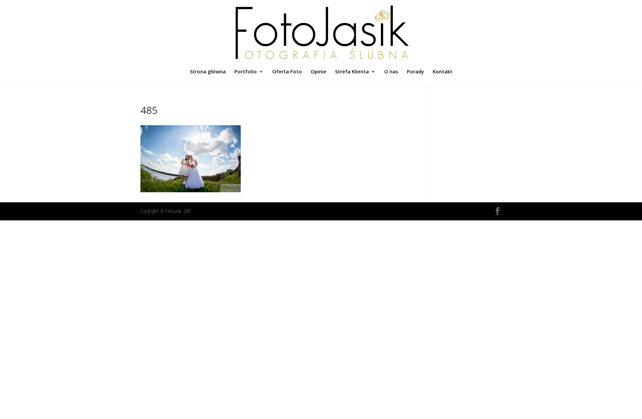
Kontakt (442, 72)
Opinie (318, 72)
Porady (415, 72)
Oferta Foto (287, 72)
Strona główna (208, 72)
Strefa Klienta (352, 72)
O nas (391, 72)
